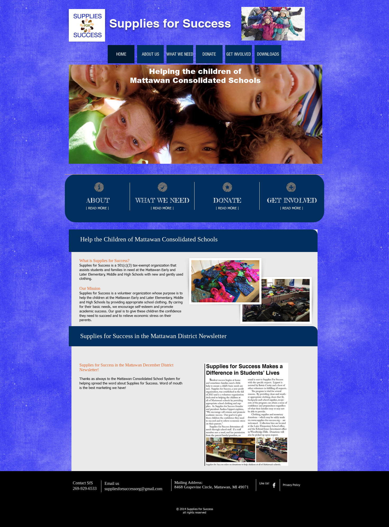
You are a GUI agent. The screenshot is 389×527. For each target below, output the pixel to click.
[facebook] (274, 485)
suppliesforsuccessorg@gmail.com (133, 488)
